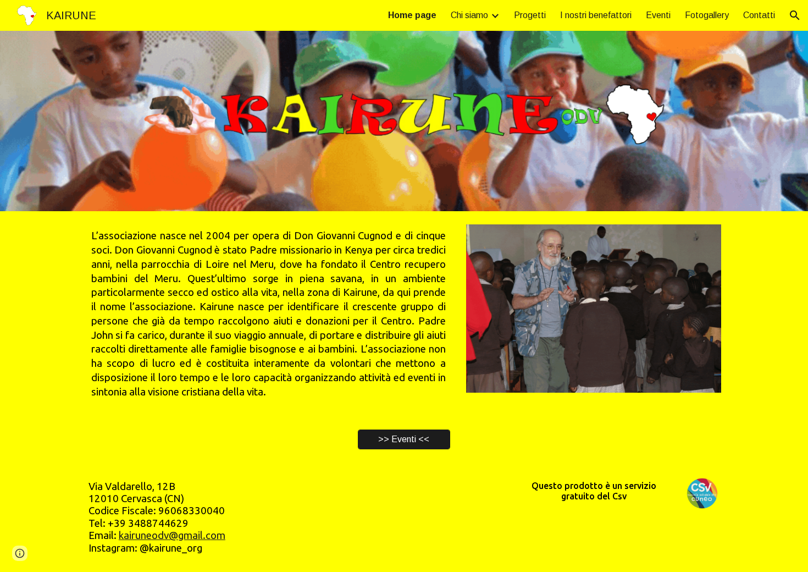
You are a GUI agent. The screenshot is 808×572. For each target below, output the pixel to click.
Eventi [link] (658, 15)
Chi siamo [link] (469, 15)
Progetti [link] (530, 15)
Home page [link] (412, 15)
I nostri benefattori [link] (596, 15)
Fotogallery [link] (707, 15)
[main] (268, 313)
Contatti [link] (759, 15)
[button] (795, 15)
